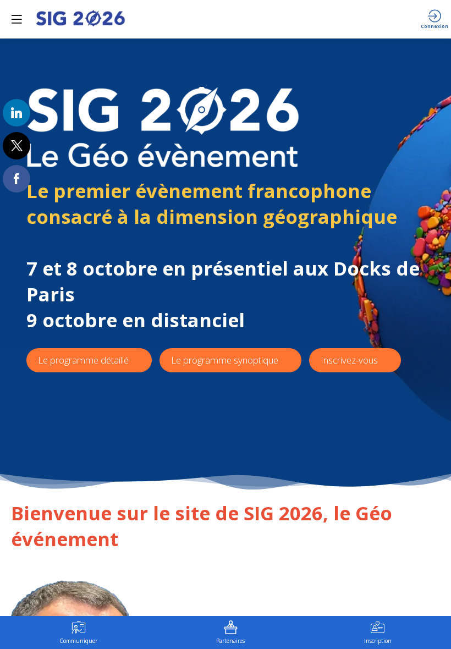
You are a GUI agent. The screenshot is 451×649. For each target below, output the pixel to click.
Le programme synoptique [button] (224, 360)
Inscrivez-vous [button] (350, 360)
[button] (16, 19)
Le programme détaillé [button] (83, 360)
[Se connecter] (434, 19)
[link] (16, 113)
